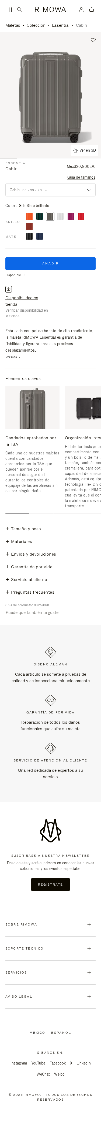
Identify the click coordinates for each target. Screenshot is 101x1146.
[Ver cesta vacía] (91, 9)
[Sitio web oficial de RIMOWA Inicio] (50, 9)
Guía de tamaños (81, 177)
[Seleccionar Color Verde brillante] (39, 217)
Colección (36, 25)
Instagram (19, 1063)
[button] (93, 40)
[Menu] (9, 10)
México (38, 1032)
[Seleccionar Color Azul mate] (39, 237)
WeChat (43, 1074)
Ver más (11, 357)
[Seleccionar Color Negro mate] (29, 237)
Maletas (12, 25)
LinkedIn (83, 1063)
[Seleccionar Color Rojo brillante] (81, 217)
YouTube (38, 1063)
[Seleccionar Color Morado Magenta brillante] (70, 217)
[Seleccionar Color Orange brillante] (29, 217)
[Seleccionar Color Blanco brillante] (60, 217)
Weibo (59, 1074)
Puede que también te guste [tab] (32, 612)
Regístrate (50, 884)
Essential (60, 25)
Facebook (58, 1063)
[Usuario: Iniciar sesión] (81, 9)
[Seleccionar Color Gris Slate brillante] (50, 217)
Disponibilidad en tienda (21, 301)
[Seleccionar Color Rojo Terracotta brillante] (29, 227)
